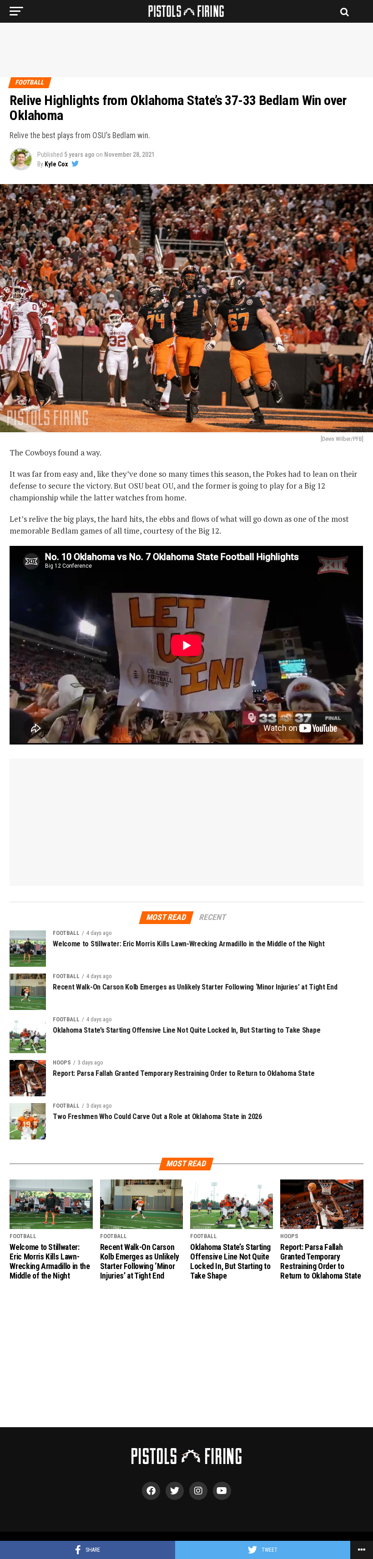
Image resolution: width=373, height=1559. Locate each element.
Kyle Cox (56, 164)
